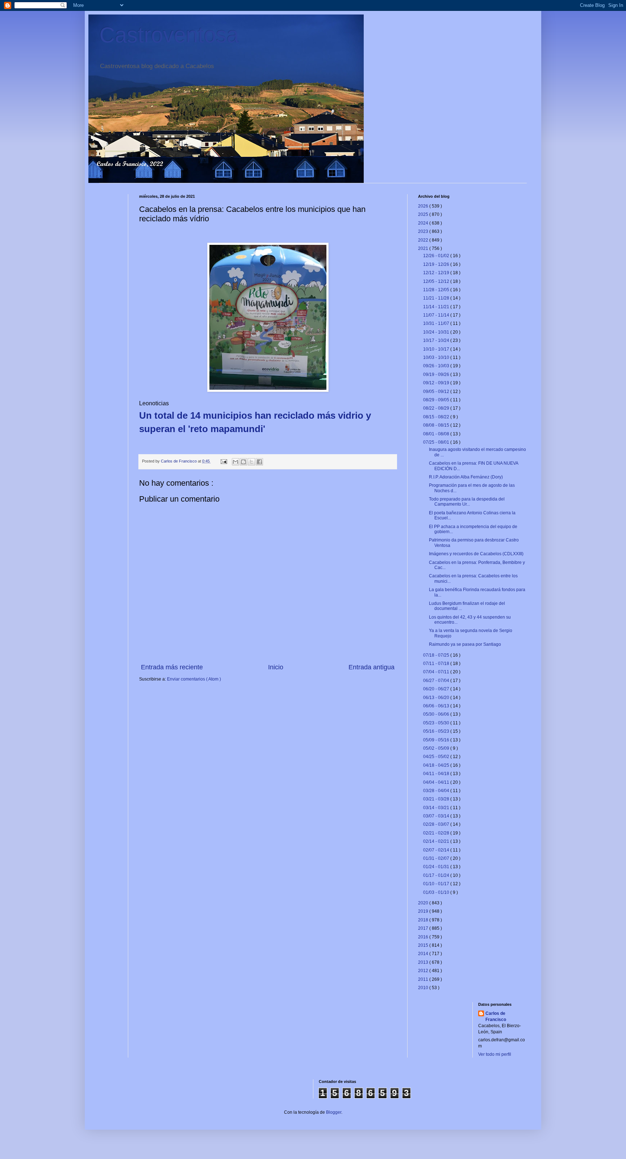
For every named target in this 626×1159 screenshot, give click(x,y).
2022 (423, 240)
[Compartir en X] (251, 461)
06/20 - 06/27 (436, 688)
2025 (423, 214)
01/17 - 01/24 (436, 875)
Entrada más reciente (172, 667)
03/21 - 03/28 (436, 799)
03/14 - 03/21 (436, 807)
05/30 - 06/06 (436, 714)
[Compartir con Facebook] (259, 461)
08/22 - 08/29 (436, 408)
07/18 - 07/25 (436, 655)
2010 (423, 987)
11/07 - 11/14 (436, 315)
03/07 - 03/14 (436, 816)
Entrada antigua (372, 667)
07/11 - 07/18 (436, 663)
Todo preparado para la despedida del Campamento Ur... (467, 502)
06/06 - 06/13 (436, 705)
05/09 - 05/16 (436, 739)
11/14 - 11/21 (436, 306)
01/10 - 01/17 (436, 883)
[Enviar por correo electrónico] (235, 461)
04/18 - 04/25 (436, 765)
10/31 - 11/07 (436, 323)
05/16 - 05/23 (436, 731)
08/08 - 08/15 (436, 425)
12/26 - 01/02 (436, 255)
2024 (423, 223)
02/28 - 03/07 (436, 824)
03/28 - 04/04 (436, 790)
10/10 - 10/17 (436, 349)
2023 (423, 231)
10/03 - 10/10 (436, 357)
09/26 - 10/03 (436, 365)
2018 (423, 919)
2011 (423, 979)
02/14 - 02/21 (436, 841)
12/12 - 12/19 (436, 272)
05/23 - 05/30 (436, 722)
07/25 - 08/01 (436, 442)
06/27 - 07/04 (436, 680)
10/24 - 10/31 (436, 332)
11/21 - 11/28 (436, 298)
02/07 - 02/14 (436, 850)
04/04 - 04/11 (436, 782)
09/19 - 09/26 (436, 374)
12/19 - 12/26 (436, 264)
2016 (423, 937)
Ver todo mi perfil (494, 1054)
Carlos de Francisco (179, 461)
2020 (423, 902)
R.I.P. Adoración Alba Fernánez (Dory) (466, 477)
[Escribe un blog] (243, 461)
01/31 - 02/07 (436, 858)
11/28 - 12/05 (436, 289)
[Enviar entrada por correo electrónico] (223, 461)
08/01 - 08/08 (436, 433)
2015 (423, 945)
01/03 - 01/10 (436, 892)
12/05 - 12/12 (436, 281)
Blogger (333, 1112)
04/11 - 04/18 (436, 773)
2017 (423, 928)
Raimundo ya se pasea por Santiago (465, 644)
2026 (423, 206)
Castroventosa (169, 35)
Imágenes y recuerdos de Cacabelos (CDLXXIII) (476, 553)
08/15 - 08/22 (436, 416)
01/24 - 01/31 (436, 866)
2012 (423, 970)
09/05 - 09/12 (436, 391)
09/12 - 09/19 (436, 382)
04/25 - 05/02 (436, 756)
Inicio (275, 667)
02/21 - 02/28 (436, 833)
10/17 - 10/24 (436, 340)
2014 (423, 953)
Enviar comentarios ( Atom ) (194, 679)
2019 (423, 911)
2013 (423, 962)
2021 (423, 248)
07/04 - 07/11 (436, 671)
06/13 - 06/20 (436, 697)
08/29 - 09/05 (436, 399)
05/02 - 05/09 (436, 748)
